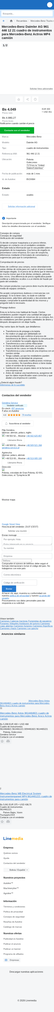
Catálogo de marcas (12, 927)
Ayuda (6, 858)
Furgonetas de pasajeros (40, 621)
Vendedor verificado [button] (15, 405)
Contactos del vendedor (14, 863)
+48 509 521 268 (34, 445)
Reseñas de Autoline (12, 922)
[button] (49, 4)
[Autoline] (11, 21)
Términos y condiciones (14, 906)
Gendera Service (10, 403)
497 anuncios (17, 408)
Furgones (5, 623)
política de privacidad (19, 595)
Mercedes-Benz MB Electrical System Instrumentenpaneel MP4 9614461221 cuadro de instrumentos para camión (26, 796)
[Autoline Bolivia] (18, 4)
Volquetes (14, 623)
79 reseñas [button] (26, 415)
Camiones (5, 621)
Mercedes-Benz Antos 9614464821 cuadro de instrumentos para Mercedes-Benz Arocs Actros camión (26, 716)
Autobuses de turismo (29, 623)
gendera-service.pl (10, 447)
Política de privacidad (13, 912)
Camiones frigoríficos (43, 626)
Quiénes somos (10, 853)
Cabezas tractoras (19, 621)
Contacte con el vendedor (17, 130)
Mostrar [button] (22, 436)
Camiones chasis (8, 628)
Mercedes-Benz (34, 136)
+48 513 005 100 (34, 458)
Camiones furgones (23, 626)
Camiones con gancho (27, 628)
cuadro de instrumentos (37, 148)
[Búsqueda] (50, 13)
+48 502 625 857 (34, 436)
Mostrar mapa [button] (8, 499)
